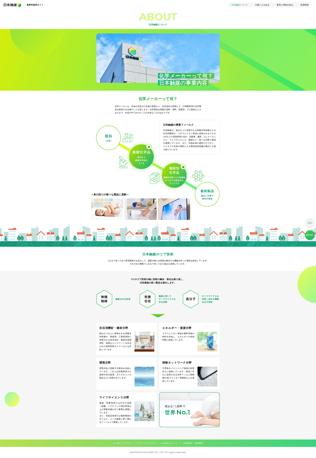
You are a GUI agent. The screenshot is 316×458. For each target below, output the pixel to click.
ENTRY (309, 235)
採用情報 (304, 5)
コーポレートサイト (122, 443)
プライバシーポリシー (147, 443)
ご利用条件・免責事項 (192, 443)
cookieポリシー (169, 443)
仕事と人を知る (262, 5)
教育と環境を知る (285, 5)
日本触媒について (239, 5)
